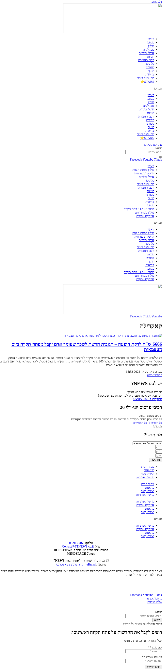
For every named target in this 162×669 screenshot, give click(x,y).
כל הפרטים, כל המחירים (147, 422)
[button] (81, 88)
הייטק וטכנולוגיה (144, 173)
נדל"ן (151, 46)
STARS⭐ (147, 81)
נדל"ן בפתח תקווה (143, 169)
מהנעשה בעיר (145, 78)
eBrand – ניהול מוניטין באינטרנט (76, 564)
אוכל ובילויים (146, 53)
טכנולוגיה (148, 49)
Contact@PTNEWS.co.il (78, 546)
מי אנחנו (149, 470)
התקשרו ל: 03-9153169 (147, 399)
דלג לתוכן (156, 1)
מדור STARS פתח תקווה (139, 209)
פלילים (150, 63)
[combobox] (143, 152)
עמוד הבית (147, 466)
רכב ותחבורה (146, 60)
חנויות (150, 56)
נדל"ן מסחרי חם (144, 212)
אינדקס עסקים (145, 216)
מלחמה (150, 42)
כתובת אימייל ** (152, 657)
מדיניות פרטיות (145, 477)
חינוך (151, 70)
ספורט (150, 67)
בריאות (149, 74)
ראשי (151, 38)
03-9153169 (76, 543)
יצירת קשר (147, 473)
